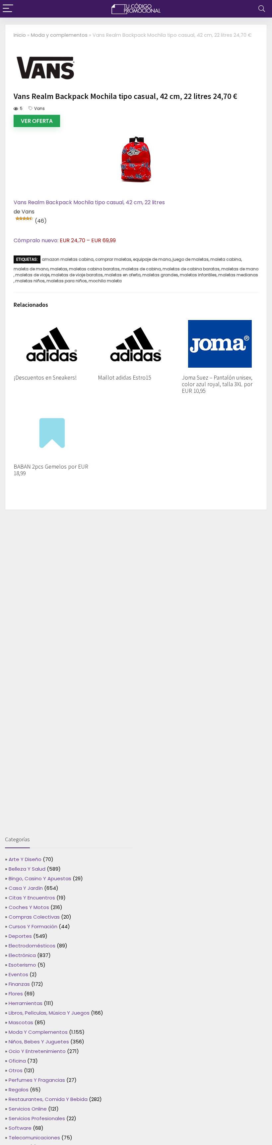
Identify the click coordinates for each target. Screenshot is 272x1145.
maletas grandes (160, 275)
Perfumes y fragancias (37, 1079)
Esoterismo (22, 964)
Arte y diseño (25, 859)
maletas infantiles (198, 275)
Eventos (18, 974)
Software (20, 1127)
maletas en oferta (122, 275)
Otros (16, 1070)
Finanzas (19, 984)
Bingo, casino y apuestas (40, 878)
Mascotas (21, 1022)
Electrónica (22, 955)
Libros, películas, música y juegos (49, 1012)
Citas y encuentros (32, 897)
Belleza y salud (27, 868)
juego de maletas (190, 259)
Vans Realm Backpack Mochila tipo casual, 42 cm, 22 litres (89, 202)
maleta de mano (31, 269)
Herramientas (25, 1003)
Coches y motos (29, 907)
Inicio (20, 35)
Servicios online (28, 1108)
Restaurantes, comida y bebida (48, 1099)
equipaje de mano (152, 259)
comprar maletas (113, 259)
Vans (39, 108)
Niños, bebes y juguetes (39, 1041)
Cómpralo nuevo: (37, 240)
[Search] (262, 9)
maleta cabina (225, 259)
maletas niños (30, 281)
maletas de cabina (141, 269)
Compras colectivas (34, 916)
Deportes (20, 936)
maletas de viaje (32, 275)
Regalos (19, 1089)
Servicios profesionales (37, 1118)
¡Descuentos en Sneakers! (45, 377)
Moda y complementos (59, 35)
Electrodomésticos (32, 945)
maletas (58, 269)
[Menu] (8, 9)
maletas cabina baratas (94, 269)
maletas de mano (239, 269)
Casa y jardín (26, 888)
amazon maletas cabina (68, 259)
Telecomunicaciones (34, 1137)
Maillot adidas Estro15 (124, 377)
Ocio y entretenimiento (37, 1051)
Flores (16, 993)
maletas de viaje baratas (77, 275)
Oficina (17, 1060)
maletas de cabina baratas (191, 269)
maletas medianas (238, 275)
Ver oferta (37, 121)
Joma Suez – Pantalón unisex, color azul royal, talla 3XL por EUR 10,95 (217, 384)
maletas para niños (66, 281)
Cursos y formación (33, 926)
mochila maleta (105, 281)
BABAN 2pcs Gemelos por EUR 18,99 (51, 470)
